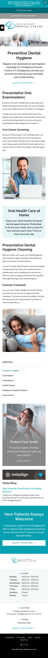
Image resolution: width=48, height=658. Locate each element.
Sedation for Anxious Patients (14, 390)
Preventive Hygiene (10, 370)
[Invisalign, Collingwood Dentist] (24, 474)
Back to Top (24, 640)
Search (30, 637)
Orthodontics (8, 380)
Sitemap (37, 637)
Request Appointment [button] (25, 16)
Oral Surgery (7, 375)
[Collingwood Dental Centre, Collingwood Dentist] (24, 560)
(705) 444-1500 (25, 10)
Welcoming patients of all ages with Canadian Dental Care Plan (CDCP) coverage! (24, 3)
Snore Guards (8, 395)
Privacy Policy (9, 637)
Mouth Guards (8, 385)
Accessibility (21, 637)
